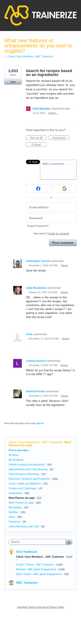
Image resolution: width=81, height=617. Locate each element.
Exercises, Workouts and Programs (29, 478)
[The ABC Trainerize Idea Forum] (40, 15)
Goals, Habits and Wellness (25, 483)
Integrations (15, 493)
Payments (14, 521)
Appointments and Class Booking (28, 469)
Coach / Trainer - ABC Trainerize (35, 564)
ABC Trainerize (27, 582)
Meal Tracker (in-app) (21, 502)
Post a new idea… (19, 450)
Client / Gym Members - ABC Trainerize (35, 442)
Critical (39, 145)
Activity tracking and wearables (27, 464)
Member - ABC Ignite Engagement (36, 569)
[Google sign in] (64, 188)
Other (12, 516)
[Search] (68, 541)
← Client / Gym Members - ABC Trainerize (28, 56)
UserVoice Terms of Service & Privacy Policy (40, 607)
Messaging (15, 507)
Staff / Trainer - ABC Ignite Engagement (39, 574)
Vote (13, 82)
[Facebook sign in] (38, 188)
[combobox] (38, 541)
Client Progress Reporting (24, 474)
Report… (53, 113)
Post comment (62, 242)
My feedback (16, 459)
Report (64, 265)
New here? (51, 233)
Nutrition (14, 512)
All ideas (14, 455)
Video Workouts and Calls (24, 526)
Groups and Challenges (23, 488)
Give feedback (26, 551)
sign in (40, 423)
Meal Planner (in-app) (22, 497)
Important (60, 138)
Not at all (38, 138)
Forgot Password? (38, 226)
